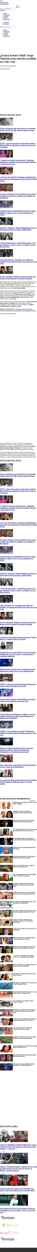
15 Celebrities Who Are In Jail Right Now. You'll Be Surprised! (24, 875)
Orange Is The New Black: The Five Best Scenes (24, 974)
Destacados (6, 19)
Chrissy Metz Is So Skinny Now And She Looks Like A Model (24, 965)
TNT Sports (13, 298)
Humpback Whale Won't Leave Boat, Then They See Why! (25, 983)
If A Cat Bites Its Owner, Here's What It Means (23, 1001)
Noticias (5, 18)
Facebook (6, 22)
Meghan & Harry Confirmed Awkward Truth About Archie (22, 812)
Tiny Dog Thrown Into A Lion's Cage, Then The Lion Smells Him (25, 992)
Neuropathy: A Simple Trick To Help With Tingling (24, 803)
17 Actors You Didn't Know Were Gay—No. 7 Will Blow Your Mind (23, 956)
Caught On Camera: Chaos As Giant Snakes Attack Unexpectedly (24, 1037)
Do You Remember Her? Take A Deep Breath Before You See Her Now (25, 830)
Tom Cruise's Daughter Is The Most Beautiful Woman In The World (24, 1019)
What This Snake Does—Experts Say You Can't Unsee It (24, 866)
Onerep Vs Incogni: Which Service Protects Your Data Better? (24, 1064)
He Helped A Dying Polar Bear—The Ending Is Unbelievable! (24, 902)
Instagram (6, 24)
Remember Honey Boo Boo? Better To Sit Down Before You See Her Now (24, 1011)
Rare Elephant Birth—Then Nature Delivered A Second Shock (24, 857)
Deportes (5, 16)
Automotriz (6, 15)
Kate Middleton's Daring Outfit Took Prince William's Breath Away (24, 839)
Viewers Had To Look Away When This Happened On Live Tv (24, 938)
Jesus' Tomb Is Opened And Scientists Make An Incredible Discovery (23, 921)
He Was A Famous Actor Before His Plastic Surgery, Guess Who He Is (24, 911)
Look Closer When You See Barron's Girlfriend (24, 929)
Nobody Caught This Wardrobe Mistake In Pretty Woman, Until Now (23, 885)
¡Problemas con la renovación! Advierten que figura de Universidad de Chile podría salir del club (18, 309)
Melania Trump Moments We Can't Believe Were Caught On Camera (24, 947)
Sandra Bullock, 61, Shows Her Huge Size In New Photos (25, 1046)
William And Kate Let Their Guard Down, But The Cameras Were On (24, 893)
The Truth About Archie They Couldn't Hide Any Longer (22, 1028)
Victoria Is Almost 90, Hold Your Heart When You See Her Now (23, 821)
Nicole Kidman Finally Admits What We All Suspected (24, 1055)
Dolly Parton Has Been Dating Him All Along (24, 848)
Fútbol (5, 13)
